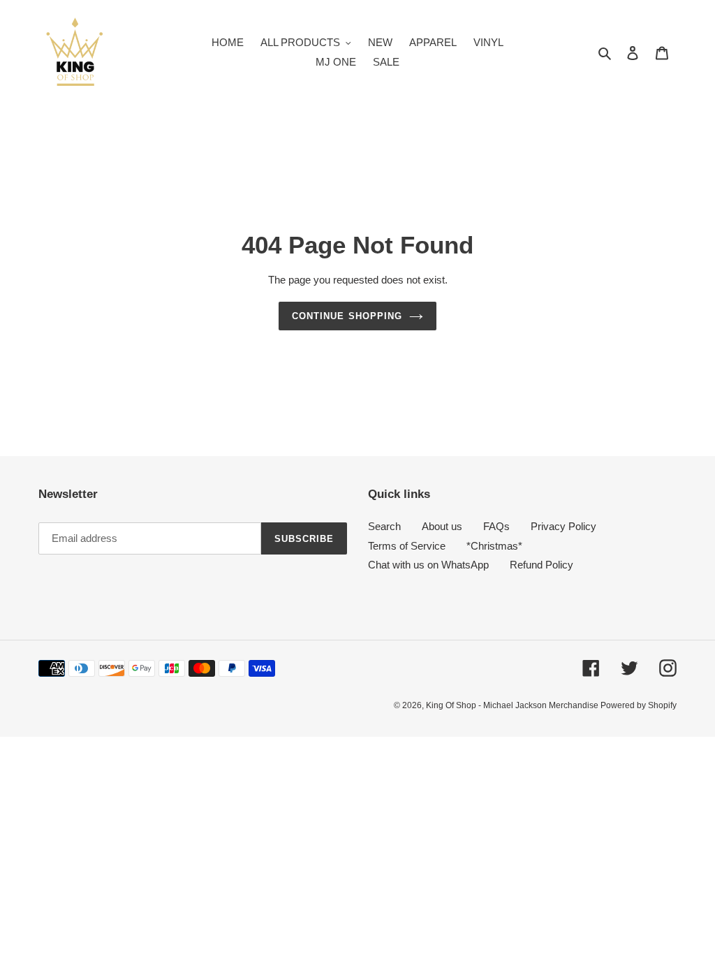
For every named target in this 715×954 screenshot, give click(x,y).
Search (384, 526)
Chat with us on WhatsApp (428, 565)
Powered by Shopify (638, 705)
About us (442, 526)
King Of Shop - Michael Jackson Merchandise (513, 705)
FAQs (496, 526)
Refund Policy (541, 565)
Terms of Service (406, 546)
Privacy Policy (563, 526)
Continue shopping (347, 316)
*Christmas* (494, 546)
